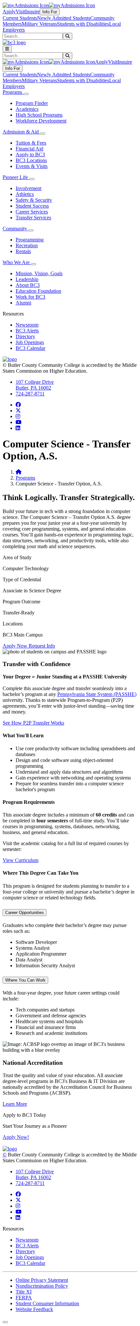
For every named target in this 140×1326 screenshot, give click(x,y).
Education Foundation (38, 291)
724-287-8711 (30, 393)
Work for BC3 (30, 297)
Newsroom (27, 325)
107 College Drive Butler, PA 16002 (35, 385)
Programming (30, 239)
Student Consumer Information (47, 1303)
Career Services (32, 211)
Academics (27, 109)
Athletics (25, 194)
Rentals (23, 251)
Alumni (23, 302)
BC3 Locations (31, 160)
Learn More (15, 1104)
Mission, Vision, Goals (39, 273)
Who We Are (17, 262)
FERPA (24, 1297)
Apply (9, 11)
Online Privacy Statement (42, 1280)
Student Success (32, 206)
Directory (25, 336)
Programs (13, 92)
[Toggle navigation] (7, 48)
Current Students (20, 18)
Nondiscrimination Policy (42, 1286)
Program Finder (32, 103)
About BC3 (28, 285)
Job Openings (30, 342)
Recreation (27, 245)
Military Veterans (39, 24)
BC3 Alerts (27, 330)
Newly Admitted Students (63, 18)
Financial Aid (29, 148)
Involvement (28, 188)
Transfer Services (33, 217)
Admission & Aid (21, 132)
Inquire (32, 11)
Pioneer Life (16, 177)
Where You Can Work (25, 980)
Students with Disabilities (83, 24)
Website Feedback (34, 1309)
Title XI (24, 1291)
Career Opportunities (24, 912)
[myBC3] (26, 5)
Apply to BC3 (30, 154)
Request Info (42, 646)
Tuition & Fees (31, 143)
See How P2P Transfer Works (33, 723)
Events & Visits (32, 166)
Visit (20, 11)
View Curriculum (20, 860)
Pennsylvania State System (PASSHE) (96, 694)
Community (15, 228)
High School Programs (39, 115)
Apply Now (16, 646)
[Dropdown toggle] (26, 94)
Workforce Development (41, 120)
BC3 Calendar (30, 348)
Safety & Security (34, 200)
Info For (49, 11)
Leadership (27, 279)
